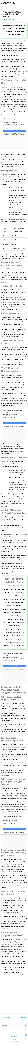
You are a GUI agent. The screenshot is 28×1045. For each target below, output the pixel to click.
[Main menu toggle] (25, 3)
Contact (14, 1039)
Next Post (24, 1017)
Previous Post (5, 1017)
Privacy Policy (14, 1041)
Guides (4, 19)
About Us (14, 1036)
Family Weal (8, 2)
